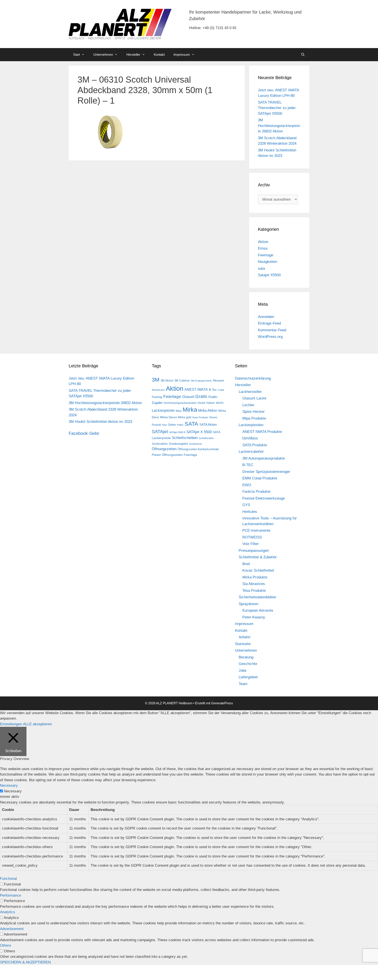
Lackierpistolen (251, 425)
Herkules (249, 512)
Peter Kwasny (253, 617)
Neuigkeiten (267, 262)
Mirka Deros (168, 417)
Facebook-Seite (84, 433)
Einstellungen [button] (11, 724)
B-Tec (213, 389)
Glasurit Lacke (254, 398)
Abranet (218, 380)
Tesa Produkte (254, 590)
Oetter (172, 424)
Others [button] (5, 945)
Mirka (190, 409)
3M (155, 380)
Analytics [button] (7, 912)
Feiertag (157, 397)
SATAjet (160, 431)
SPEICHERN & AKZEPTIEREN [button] (25, 962)
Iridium (210, 402)
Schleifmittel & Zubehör (258, 557)
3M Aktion (167, 380)
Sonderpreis (195, 444)
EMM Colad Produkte (259, 478)
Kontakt (159, 54)
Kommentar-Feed (272, 330)
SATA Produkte (254, 445)
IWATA (220, 402)
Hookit (201, 402)
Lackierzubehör (251, 452)
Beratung (246, 657)
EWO (246, 485)
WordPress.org (270, 337)
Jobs (243, 670)
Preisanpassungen (254, 550)
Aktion (263, 242)
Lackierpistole (163, 410)
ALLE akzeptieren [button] (37, 724)
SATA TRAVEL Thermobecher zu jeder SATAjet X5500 (277, 108)
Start (76, 54)
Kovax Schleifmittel (258, 570)
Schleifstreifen (206, 438)
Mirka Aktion (207, 410)
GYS (246, 505)
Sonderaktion (160, 443)
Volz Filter (250, 544)
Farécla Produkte (256, 491)
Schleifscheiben (185, 438)
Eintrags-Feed (269, 323)
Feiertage (265, 255)
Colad (221, 390)
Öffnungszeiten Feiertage (179, 454)
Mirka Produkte (254, 577)
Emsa (262, 248)
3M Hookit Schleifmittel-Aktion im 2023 (100, 422)
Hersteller (133, 54)
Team (243, 684)
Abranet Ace (158, 390)
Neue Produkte (200, 417)
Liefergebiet (248, 677)
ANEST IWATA (196, 389)
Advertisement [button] (12, 929)
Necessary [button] (9, 785)
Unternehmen (103, 54)
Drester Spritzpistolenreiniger (266, 472)
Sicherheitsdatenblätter (257, 597)
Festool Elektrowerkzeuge (263, 498)
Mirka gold (184, 417)
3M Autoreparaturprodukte (263, 458)
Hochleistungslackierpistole (180, 402)
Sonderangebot (178, 443)
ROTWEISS (252, 537)
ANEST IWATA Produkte (262, 432)
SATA (191, 424)
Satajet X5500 (269, 275)
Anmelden (266, 317)
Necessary (13, 791)
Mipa (179, 410)
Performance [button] (10, 895)
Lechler (248, 405)
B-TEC (247, 465)
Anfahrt (244, 637)
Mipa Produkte (254, 418)
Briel (246, 564)
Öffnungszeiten (164, 449)
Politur (180, 424)
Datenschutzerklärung (253, 378)
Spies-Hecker (253, 412)
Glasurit (188, 397)
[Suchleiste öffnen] (302, 54)
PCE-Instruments (256, 530)
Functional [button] (8, 878)
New (164, 424)
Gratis (201, 396)
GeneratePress (222, 703)
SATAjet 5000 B (177, 432)
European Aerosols (257, 610)
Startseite (243, 644)
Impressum (181, 54)
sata (261, 268)
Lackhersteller (250, 392)
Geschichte (248, 664)
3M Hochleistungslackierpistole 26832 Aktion (279, 125)
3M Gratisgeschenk (201, 380)
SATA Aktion (208, 424)
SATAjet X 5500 (199, 432)
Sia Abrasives (253, 584)
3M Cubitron (182, 380)
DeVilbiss (250, 438)
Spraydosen (248, 604)
